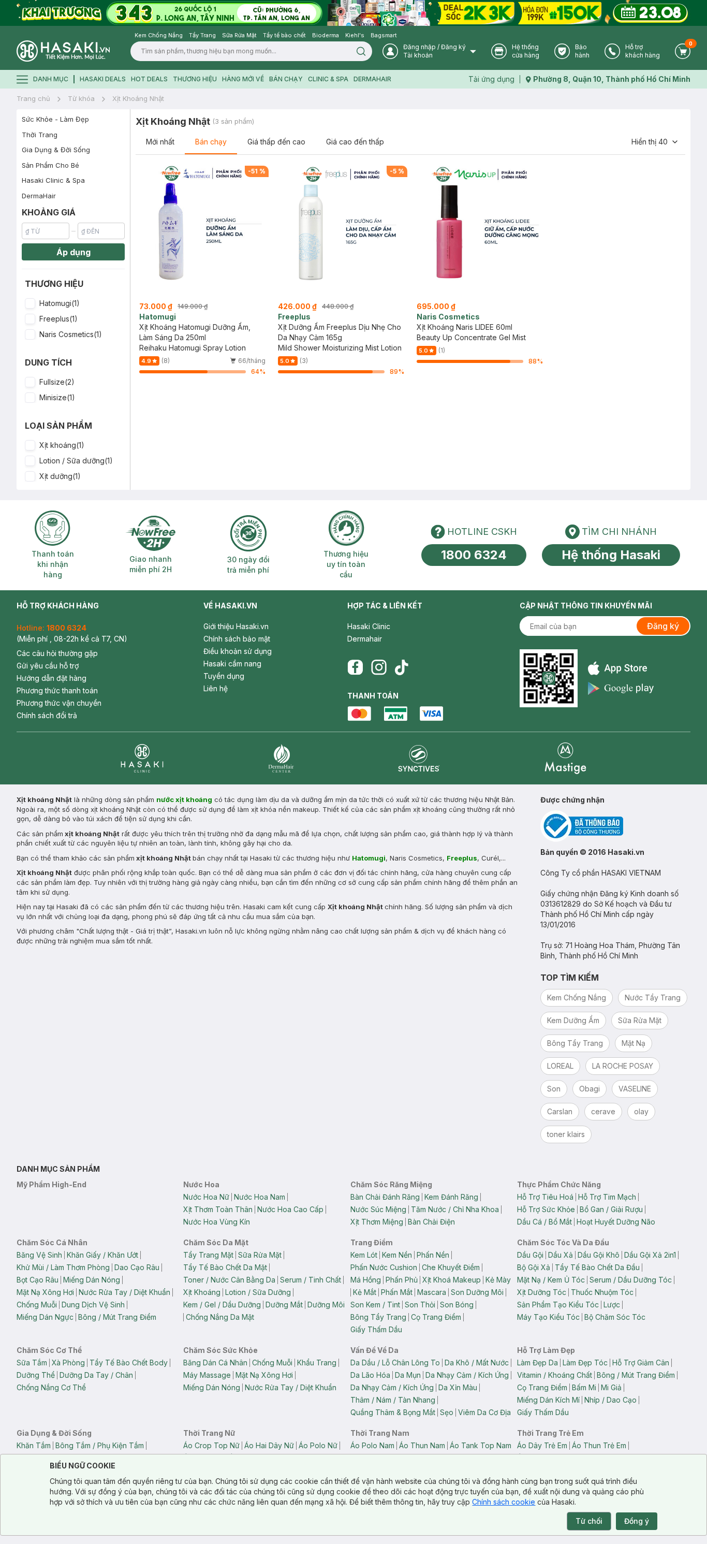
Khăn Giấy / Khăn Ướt (102, 1254)
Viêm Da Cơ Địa (484, 1412)
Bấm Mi (584, 1387)
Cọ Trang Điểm (436, 1317)
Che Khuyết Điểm (451, 1267)
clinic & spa (328, 79)
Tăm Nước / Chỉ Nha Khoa (455, 1209)
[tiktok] (401, 667)
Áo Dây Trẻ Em (542, 1445)
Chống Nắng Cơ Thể (51, 1387)
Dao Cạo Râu (136, 1267)
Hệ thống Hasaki (611, 554)
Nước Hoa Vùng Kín (216, 1221)
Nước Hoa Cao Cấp (290, 1209)
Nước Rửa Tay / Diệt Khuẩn (124, 1292)
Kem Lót (363, 1254)
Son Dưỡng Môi (477, 1292)
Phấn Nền (433, 1254)
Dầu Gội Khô (599, 1254)
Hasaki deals (103, 79)
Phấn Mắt (397, 1292)
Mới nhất (160, 141)
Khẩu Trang (316, 1362)
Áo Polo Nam (372, 1445)
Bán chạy (211, 141)
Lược (611, 1304)
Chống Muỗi (37, 1304)
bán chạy (286, 79)
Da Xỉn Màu (457, 1387)
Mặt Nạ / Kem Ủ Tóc (551, 1279)
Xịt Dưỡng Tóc (541, 1292)
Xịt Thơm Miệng (376, 1221)
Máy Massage (207, 1375)
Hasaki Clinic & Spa (53, 180)
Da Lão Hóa (370, 1375)
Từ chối (589, 1521)
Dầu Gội (530, 1254)
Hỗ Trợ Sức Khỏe (546, 1209)
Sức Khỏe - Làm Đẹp (55, 119)
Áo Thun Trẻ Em (599, 1445)
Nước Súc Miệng (378, 1209)
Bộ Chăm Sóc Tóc (614, 1317)
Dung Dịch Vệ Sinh (93, 1304)
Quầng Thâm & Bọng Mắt (392, 1412)
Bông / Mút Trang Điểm (117, 1317)
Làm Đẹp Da (537, 1362)
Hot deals (149, 79)
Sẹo (446, 1412)
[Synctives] (419, 758)
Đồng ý (636, 1521)
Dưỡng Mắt (284, 1304)
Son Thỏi (420, 1304)
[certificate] (615, 826)
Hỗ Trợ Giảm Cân (640, 1362)
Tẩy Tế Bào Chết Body (129, 1362)
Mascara (431, 1292)
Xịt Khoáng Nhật (138, 98)
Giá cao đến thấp (355, 141)
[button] (73, 303)
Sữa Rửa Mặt (260, 1254)
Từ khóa (81, 98)
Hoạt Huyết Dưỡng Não (616, 1221)
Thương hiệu (195, 79)
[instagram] (379, 667)
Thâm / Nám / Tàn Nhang (392, 1399)
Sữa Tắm (32, 1362)
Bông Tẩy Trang (378, 1317)
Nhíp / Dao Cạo (610, 1399)
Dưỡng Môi (326, 1304)
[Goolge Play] (621, 688)
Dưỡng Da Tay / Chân (96, 1375)
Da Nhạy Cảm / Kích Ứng (467, 1375)
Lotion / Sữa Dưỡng (258, 1292)
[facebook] (355, 667)
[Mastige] (565, 758)
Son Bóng (457, 1304)
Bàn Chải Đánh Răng (385, 1196)
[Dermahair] (281, 758)
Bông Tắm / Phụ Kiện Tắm (99, 1445)
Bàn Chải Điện (431, 1221)
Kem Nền (397, 1254)
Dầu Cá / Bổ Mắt (544, 1221)
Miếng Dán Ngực (45, 1317)
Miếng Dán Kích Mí (548, 1399)
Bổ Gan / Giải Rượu (611, 1209)
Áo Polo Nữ (318, 1445)
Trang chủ (33, 98)
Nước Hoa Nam (259, 1196)
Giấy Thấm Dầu (376, 1329)
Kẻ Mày (498, 1279)
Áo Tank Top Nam (480, 1445)
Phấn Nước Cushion (383, 1267)
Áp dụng (73, 252)
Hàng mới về (243, 79)
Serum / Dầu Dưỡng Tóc (631, 1279)
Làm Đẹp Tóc (585, 1362)
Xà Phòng (68, 1362)
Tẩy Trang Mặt (208, 1254)
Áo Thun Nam (422, 1445)
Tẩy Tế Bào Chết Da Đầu (597, 1267)
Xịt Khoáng (201, 1292)
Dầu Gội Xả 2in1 (650, 1254)
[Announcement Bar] (353, 13)
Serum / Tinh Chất (310, 1279)
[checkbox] (30, 303)
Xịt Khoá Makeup (451, 1279)
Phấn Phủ (402, 1279)
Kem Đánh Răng (451, 1196)
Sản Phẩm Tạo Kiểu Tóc (558, 1304)
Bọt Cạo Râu (37, 1279)
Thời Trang (39, 134)
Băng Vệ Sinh (39, 1254)
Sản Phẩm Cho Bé (50, 165)
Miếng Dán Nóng (91, 1279)
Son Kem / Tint (375, 1304)
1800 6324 (474, 554)
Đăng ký (663, 626)
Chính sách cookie (503, 1501)
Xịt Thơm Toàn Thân (218, 1209)
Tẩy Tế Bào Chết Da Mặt (225, 1267)
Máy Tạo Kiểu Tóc (548, 1317)
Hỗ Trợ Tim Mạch (607, 1196)
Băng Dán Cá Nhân (215, 1362)
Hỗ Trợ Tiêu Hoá (545, 1196)
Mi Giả (611, 1387)
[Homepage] (63, 51)
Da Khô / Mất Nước (477, 1362)
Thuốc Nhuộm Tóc (602, 1292)
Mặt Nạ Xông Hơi (45, 1292)
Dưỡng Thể (36, 1375)
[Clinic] (142, 758)
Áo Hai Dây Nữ (269, 1445)
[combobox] (655, 142)
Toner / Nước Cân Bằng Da (229, 1279)
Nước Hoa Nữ (206, 1196)
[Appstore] (621, 668)
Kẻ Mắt (364, 1292)
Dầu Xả (560, 1254)
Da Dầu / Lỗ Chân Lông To (395, 1362)
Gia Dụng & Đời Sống (56, 149)
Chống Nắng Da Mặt (220, 1317)
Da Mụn (408, 1375)
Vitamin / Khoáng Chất (554, 1375)
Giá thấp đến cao (276, 141)
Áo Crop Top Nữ (211, 1445)
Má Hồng (365, 1279)
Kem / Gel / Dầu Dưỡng (222, 1304)
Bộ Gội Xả (533, 1267)
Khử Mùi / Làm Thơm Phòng (63, 1267)
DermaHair (372, 79)
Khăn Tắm (34, 1445)
